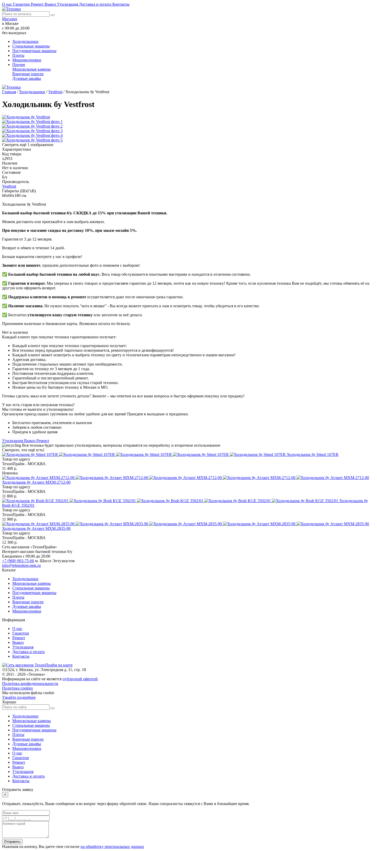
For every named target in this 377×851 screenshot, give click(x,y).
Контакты (121, 4)
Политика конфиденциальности (30, 683)
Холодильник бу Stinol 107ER (313, 454)
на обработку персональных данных (112, 846)
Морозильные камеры (31, 69)
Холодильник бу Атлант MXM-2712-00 (36, 482)
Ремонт (38, 4)
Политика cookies (17, 688)
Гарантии (22, 4)
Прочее (18, 64)
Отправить (12, 842)
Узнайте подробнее (19, 697)
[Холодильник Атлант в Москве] (185, 477)
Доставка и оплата (95, 4)
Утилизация (68, 4)
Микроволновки (26, 60)
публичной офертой (80, 679)
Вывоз (51, 4)
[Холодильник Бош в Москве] (170, 501)
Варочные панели (28, 74)
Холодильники (25, 41)
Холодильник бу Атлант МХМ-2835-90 (36, 528)
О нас (7, 4)
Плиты (18, 55)
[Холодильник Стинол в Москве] (144, 454)
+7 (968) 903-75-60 (18, 561)
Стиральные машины (31, 46)
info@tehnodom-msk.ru (21, 565)
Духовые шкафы (26, 78)
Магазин (9, 19)
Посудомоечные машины (34, 51)
